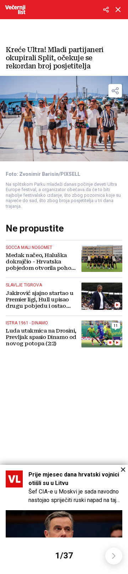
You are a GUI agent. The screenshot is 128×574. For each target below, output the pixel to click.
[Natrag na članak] (118, 9)
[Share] (115, 90)
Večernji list (15, 9)
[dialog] (64, 519)
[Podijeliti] (106, 9)
